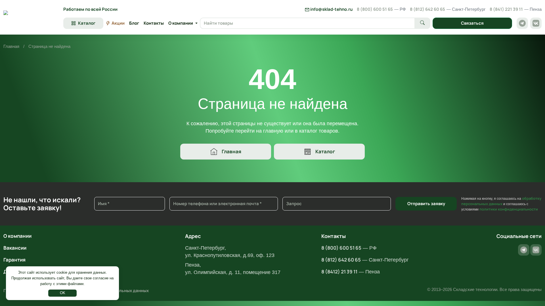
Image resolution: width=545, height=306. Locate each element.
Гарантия (14, 259)
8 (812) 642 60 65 (447, 9)
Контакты (154, 23)
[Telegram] (522, 23)
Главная (11, 46)
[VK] (536, 23)
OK (62, 293)
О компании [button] (180, 23)
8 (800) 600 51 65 (381, 9)
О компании (17, 236)
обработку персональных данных (501, 201)
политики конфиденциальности (508, 209)
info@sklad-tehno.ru (331, 9)
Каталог (325, 151)
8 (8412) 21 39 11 (339, 271)
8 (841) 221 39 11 (516, 9)
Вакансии (14, 248)
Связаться (472, 23)
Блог (134, 23)
